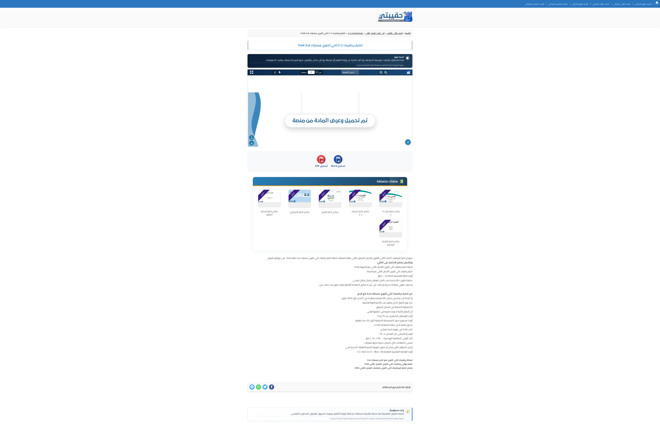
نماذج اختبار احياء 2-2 (390, 213)
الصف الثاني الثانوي (395, 33)
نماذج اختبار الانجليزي (300, 212)
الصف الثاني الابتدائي (621, 4)
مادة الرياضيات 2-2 (355, 33)
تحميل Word (338, 166)
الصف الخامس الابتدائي (558, 4)
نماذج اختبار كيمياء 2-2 (360, 213)
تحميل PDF (321, 166)
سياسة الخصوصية (390, 429)
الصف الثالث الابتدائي (600, 4)
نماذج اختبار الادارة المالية (269, 213)
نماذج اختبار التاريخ (330, 212)
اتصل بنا (407, 429)
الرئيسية (657, 2)
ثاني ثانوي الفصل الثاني (374, 33)
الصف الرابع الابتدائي (580, 4)
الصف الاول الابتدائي (643, 4)
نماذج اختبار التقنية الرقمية (390, 243)
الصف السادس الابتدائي (534, 4)
